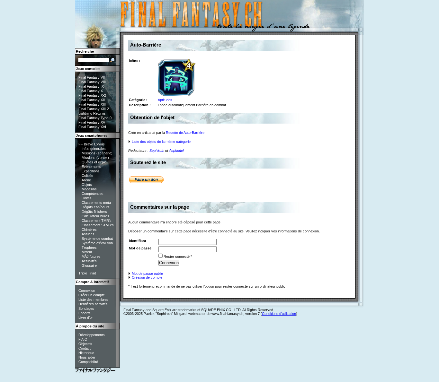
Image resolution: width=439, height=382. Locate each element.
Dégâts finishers (94, 211)
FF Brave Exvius (91, 144)
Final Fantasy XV (91, 122)
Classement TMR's (97, 220)
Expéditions (91, 171)
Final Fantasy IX (91, 86)
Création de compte (146, 277)
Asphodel (176, 150)
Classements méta (96, 202)
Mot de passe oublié (147, 273)
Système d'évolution (97, 243)
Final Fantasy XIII (92, 104)
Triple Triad (87, 273)
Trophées (89, 247)
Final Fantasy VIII (92, 82)
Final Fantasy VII (91, 77)
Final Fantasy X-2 (92, 95)
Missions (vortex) (95, 158)
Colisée (87, 176)
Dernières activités (93, 304)
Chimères (89, 229)
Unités (87, 198)
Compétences (92, 193)
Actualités (89, 261)
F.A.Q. (83, 339)
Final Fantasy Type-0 (95, 118)
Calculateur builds (95, 216)
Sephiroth (156, 150)
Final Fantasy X (90, 91)
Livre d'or (85, 317)
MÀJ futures (91, 256)
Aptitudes (165, 100)
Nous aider (86, 357)
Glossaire (89, 265)
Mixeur (87, 252)
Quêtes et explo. (94, 162)
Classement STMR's (98, 225)
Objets (87, 185)
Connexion (86, 290)
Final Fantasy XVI (92, 127)
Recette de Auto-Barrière (185, 133)
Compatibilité (88, 362)
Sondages (86, 308)
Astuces (88, 234)
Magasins (89, 189)
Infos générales (94, 149)
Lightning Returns (92, 113)
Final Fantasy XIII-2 (93, 109)
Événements (91, 167)
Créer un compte (91, 295)
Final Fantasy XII (91, 100)
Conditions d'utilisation (279, 314)
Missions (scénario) (97, 153)
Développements (91, 335)
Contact (84, 348)
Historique (86, 353)
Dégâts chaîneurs (96, 207)
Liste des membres (93, 299)
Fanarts (84, 313)
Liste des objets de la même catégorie (161, 141)
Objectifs (85, 344)
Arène (86, 180)
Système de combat (97, 238)
